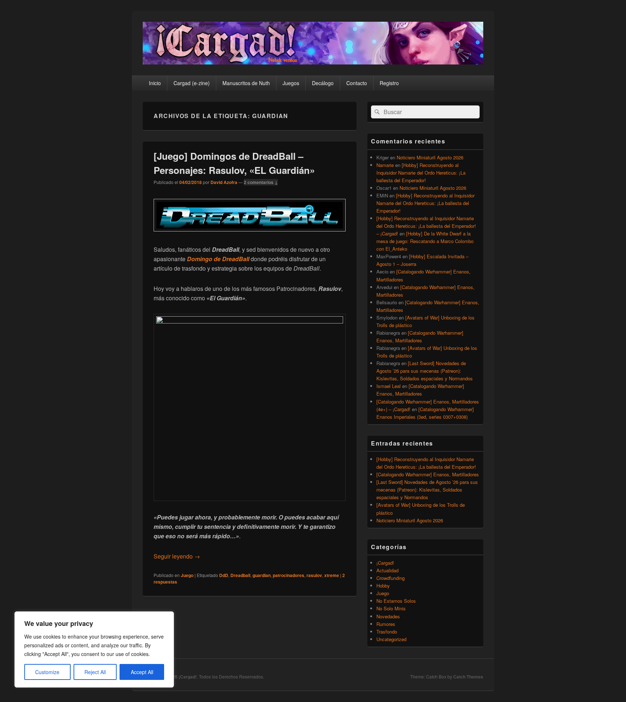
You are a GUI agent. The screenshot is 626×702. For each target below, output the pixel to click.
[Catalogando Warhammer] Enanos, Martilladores (427, 474)
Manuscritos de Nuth (246, 83)
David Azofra (223, 182)
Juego (187, 575)
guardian (262, 575)
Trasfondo (386, 631)
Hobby (383, 585)
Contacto (356, 83)
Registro (389, 83)
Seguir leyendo (177, 556)
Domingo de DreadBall (218, 259)
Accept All (142, 672)
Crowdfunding (390, 577)
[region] (94, 649)
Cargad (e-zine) (192, 83)
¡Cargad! (385, 562)
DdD (223, 575)
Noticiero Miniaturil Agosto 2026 (430, 157)
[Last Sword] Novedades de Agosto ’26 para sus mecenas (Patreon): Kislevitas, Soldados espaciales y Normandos (424, 371)
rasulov (314, 575)
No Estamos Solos (396, 600)
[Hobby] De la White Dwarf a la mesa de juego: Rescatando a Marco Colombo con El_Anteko (424, 241)
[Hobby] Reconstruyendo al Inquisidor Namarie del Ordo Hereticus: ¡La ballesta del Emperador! (421, 173)
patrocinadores (288, 575)
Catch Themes (468, 676)
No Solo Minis (391, 608)
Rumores (385, 623)
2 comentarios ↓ (261, 182)
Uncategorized (391, 639)
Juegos (291, 83)
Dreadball (240, 575)
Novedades (388, 616)
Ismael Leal (388, 386)
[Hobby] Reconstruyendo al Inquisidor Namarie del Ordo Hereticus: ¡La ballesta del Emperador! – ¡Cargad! (426, 226)
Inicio (155, 83)
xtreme (331, 575)
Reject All (95, 672)
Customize (47, 672)
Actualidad (387, 570)
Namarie (385, 165)
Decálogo (323, 83)
